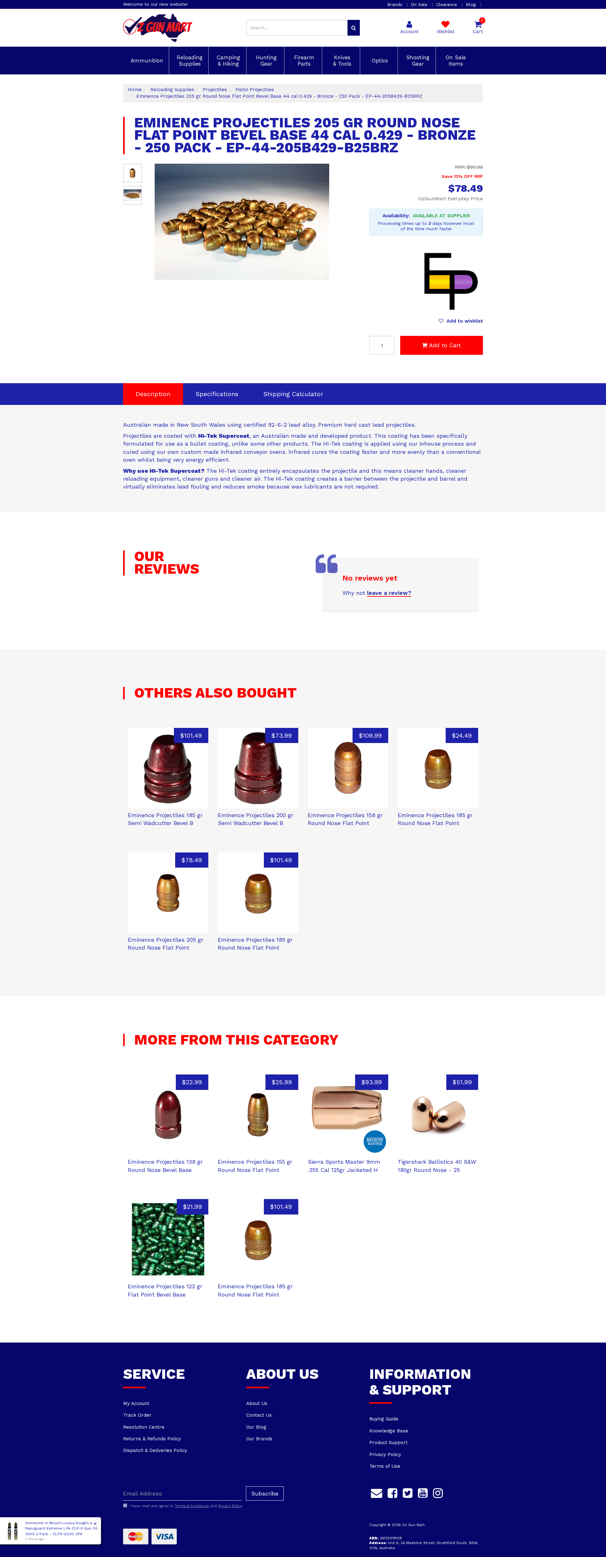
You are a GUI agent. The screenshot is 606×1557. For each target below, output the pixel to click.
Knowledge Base (388, 1431)
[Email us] (376, 1492)
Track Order (137, 1415)
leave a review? (389, 592)
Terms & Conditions (192, 1506)
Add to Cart (445, 345)
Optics (379, 60)
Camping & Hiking (227, 60)
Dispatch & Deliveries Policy (155, 1450)
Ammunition (146, 60)
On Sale (420, 4)
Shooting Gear (417, 60)
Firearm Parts (303, 60)
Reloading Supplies (189, 60)
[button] (461, 321)
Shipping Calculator (293, 394)
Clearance (447, 4)
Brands (395, 4)
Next (323, 273)
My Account (136, 1403)
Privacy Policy (385, 1454)
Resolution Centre (143, 1427)
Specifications (217, 394)
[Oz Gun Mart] (157, 27)
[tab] (153, 394)
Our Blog (256, 1427)
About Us (256, 1403)
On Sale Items (455, 60)
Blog (471, 4)
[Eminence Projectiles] (451, 280)
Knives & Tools (341, 60)
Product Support (388, 1442)
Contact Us (259, 1415)
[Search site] (354, 28)
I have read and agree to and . (186, 1506)
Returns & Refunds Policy (152, 1439)
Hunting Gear (265, 60)
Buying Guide (383, 1419)
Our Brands (259, 1439)
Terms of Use (384, 1466)
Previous (315, 273)
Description (153, 394)
